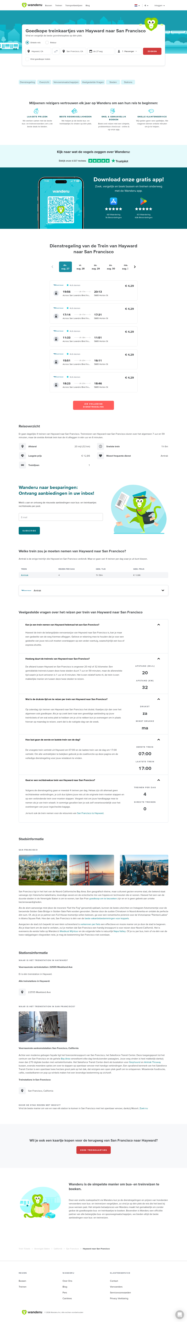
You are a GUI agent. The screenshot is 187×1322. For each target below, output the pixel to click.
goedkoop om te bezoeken (103, 898)
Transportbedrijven (73, 5)
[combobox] (38, 51)
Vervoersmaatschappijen (66, 82)
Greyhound (134, 1062)
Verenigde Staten (42, 1248)
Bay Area (65, 1058)
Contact (114, 1280)
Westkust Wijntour (69, 931)
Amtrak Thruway (152, 1062)
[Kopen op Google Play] (144, 201)
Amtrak (24, 575)
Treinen (58, 5)
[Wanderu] (32, 5)
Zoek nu (144, 1108)
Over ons (67, 1280)
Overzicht (44, 82)
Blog (88, 5)
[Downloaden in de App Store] (113, 201)
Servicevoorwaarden (120, 1292)
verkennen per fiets (90, 924)
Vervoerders (116, 1286)
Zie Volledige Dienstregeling (93, 405)
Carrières (67, 1298)
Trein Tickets (24, 1248)
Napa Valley (120, 931)
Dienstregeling (27, 82)
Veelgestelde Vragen (93, 82)
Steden (113, 82)
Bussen (48, 5)
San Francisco (72, 1248)
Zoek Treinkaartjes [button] (93, 1150)
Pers (65, 1292)
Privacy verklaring (119, 1298)
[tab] (35, 44)
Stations (128, 82)
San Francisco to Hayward (90, 813)
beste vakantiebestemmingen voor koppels (107, 918)
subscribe (29, 531)
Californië (58, 1248)
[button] (137, 5)
